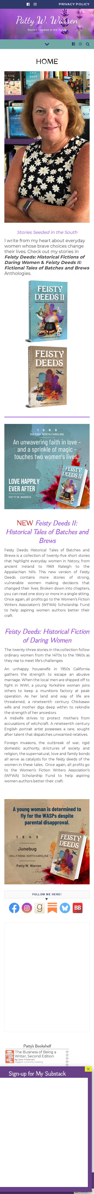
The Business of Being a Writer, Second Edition (35, 1054)
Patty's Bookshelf (37, 1046)
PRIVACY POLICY (74, 4)
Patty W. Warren (47, 20)
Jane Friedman (26, 1059)
